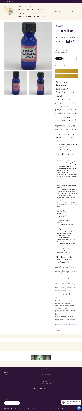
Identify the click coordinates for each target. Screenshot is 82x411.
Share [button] (58, 330)
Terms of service (44, 408)
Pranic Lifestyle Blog (9, 379)
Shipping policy (53, 408)
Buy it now (66, 75)
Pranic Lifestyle (11, 408)
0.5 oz (59, 58)
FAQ (42, 372)
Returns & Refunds (46, 379)
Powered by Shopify (19, 408)
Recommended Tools (46, 383)
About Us (6, 374)
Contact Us (7, 376)
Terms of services (46, 374)
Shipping (57, 48)
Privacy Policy (45, 376)
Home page (6, 372)
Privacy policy (36, 408)
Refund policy (29, 408)
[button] (69, 11)
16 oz (73, 58)
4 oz (66, 58)
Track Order (44, 381)
